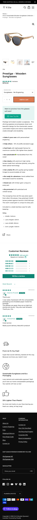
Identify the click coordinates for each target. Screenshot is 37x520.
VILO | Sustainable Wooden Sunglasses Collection (18, 15)
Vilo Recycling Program (25, 431)
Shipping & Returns (8, 433)
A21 (32, 144)
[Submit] (31, 471)
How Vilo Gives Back (24, 428)
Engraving (7, 90)
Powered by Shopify (15, 518)
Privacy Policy (22, 441)
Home (4, 14)
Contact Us (6, 443)
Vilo (4, 69)
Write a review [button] (18, 276)
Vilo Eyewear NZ (8, 456)
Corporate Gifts (23, 435)
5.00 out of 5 (24, 255)
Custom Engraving (8, 426)
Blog (4, 440)
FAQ (4, 430)
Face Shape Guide (8, 436)
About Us (5, 423)
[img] (7, 290)
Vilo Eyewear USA (8, 459)
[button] (7, 81)
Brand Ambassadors (24, 438)
